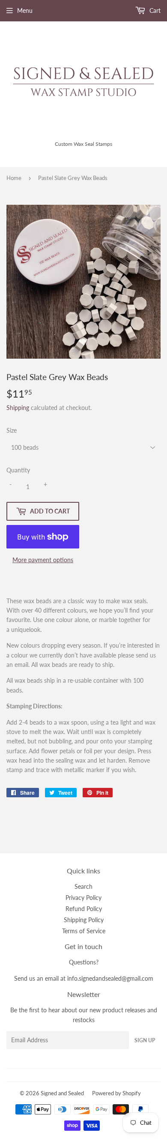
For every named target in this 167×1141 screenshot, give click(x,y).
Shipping (17, 407)
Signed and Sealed (62, 1093)
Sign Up (144, 1040)
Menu (25, 10)
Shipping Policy (84, 919)
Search (83, 886)
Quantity (18, 470)
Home (13, 177)
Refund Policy (84, 908)
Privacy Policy (83, 897)
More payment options (42, 559)
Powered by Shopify (116, 1093)
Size (11, 430)
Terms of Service (83, 931)
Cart (154, 10)
